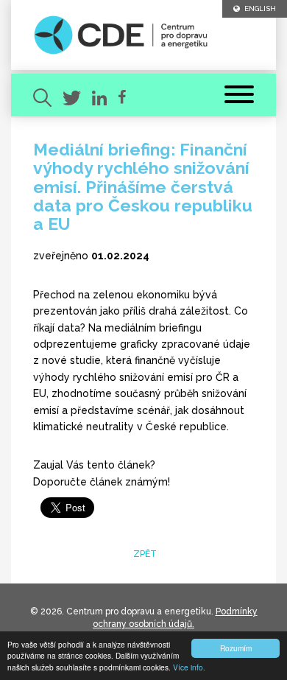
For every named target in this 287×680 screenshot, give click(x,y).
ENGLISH (258, 8)
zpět (144, 554)
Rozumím (236, 647)
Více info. (189, 667)
